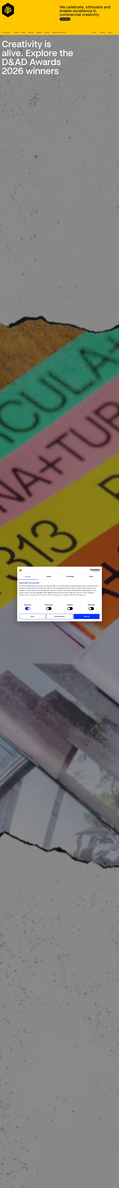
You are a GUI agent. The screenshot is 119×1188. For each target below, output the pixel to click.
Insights (39, 32)
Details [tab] (49, 576)
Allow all (86, 616)
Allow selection (59, 616)
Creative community (59, 32)
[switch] (49, 608)
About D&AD (65, 19)
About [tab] (91, 576)
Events (47, 32)
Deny (32, 616)
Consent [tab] (28, 577)
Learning (31, 32)
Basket (103, 32)
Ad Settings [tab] (70, 576)
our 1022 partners (31, 586)
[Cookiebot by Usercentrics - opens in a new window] (91, 570)
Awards (16, 32)
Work (23, 32)
